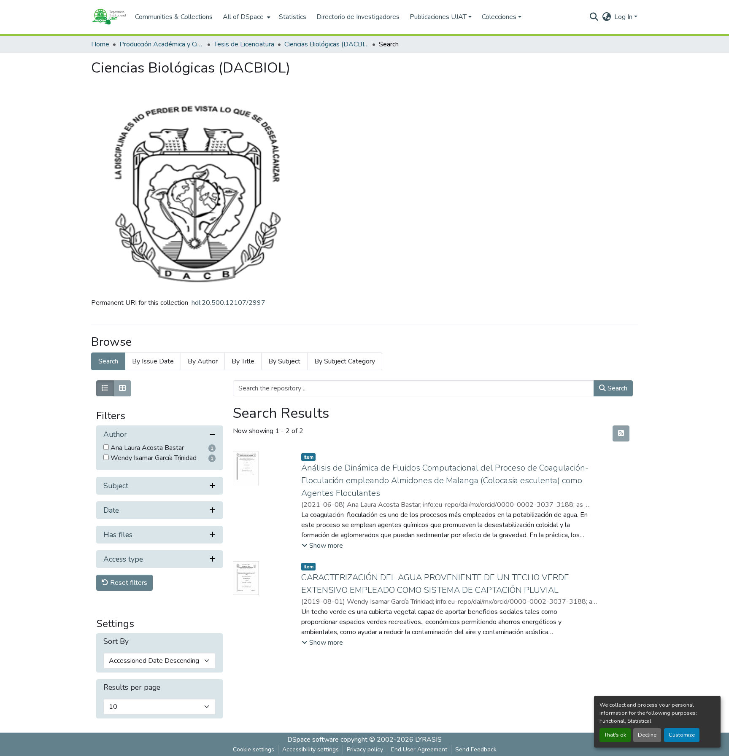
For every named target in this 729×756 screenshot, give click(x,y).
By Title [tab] (243, 361)
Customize (682, 735)
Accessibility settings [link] (310, 749)
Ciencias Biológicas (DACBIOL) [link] (326, 44)
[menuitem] (245, 17)
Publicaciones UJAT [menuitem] (438, 17)
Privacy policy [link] (365, 749)
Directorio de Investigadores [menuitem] (358, 17)
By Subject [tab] (284, 361)
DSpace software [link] (313, 739)
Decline (647, 735)
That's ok (615, 735)
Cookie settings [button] (253, 749)
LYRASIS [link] (428, 739)
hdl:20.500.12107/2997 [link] (228, 302)
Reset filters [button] (127, 582)
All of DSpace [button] (243, 17)
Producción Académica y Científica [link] (161, 44)
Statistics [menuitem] (292, 17)
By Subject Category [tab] (344, 361)
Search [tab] (108, 361)
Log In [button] (624, 17)
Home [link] (100, 44)
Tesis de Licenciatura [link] (244, 44)
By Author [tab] (203, 361)
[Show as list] (105, 388)
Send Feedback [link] (476, 749)
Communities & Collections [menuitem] (174, 17)
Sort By (116, 641)
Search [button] (616, 388)
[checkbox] (106, 447)
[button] (109, 16)
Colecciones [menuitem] (499, 17)
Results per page (131, 687)
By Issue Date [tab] (153, 361)
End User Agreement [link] (419, 749)
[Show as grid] (122, 388)
